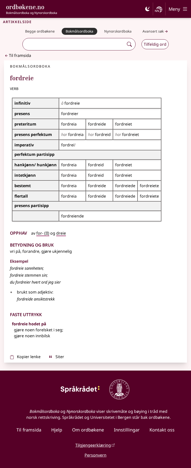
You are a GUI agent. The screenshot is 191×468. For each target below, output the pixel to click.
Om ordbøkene (88, 430)
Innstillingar (127, 430)
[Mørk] (147, 9)
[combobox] (74, 44)
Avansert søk (153, 31)
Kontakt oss (162, 430)
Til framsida (20, 55)
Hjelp (56, 430)
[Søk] (129, 44)
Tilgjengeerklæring (93, 445)
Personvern (95, 455)
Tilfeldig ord (155, 44)
